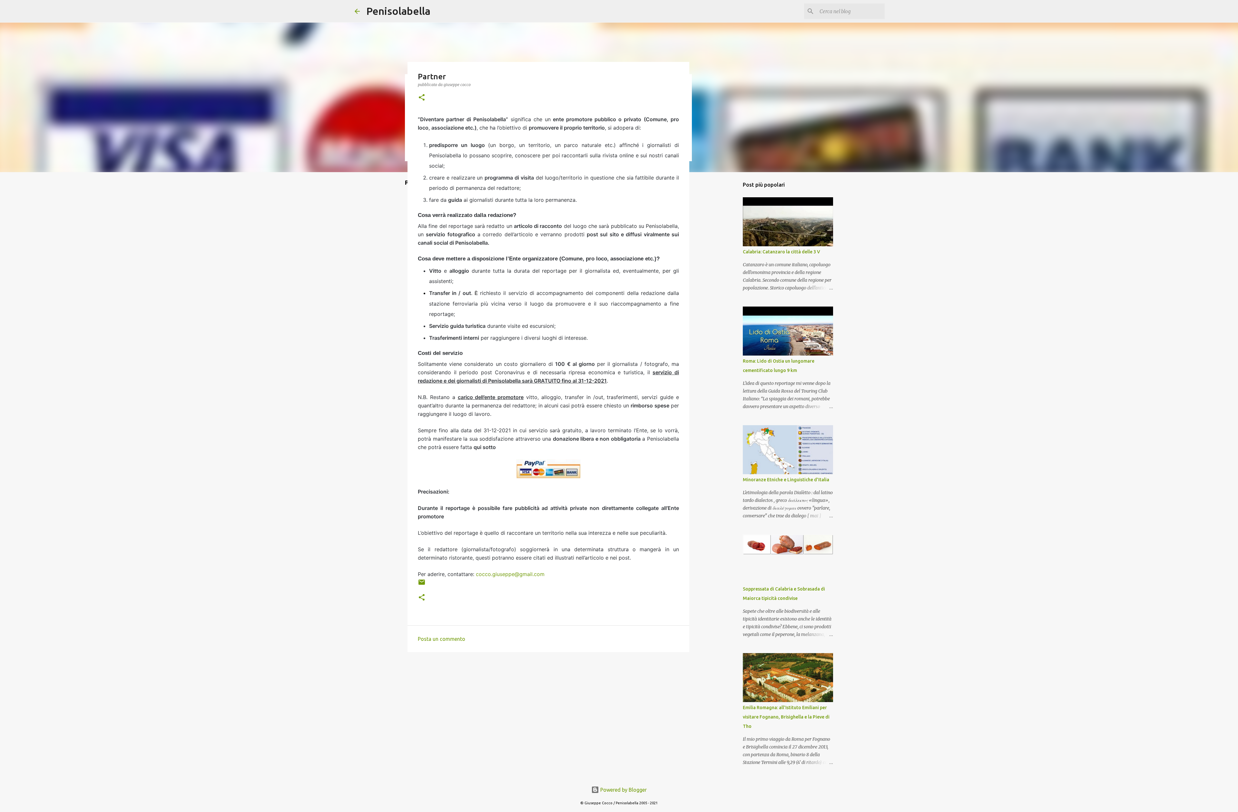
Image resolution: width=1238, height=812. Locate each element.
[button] (422, 97)
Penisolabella (398, 11)
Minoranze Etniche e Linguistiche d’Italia (786, 479)
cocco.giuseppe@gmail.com (510, 574)
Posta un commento (441, 639)
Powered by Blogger (623, 790)
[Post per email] (422, 584)
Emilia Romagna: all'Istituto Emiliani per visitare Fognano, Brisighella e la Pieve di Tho (786, 717)
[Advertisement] (717, 278)
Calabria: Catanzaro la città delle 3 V (781, 251)
